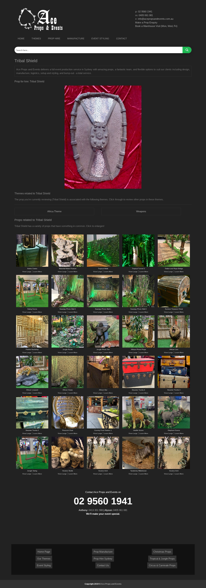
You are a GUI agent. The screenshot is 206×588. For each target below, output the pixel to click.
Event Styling (44, 565)
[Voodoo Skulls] (68, 468)
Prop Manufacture (103, 551)
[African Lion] (174, 347)
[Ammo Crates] (32, 266)
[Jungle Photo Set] (103, 347)
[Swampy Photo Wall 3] (68, 306)
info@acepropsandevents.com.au (155, 18)
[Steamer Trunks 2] (32, 428)
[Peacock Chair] (68, 428)
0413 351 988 (96, 510)
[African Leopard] (32, 387)
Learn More (37, 271)
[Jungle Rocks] (68, 347)
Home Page (43, 551)
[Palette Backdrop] (32, 347)
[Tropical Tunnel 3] (138, 266)
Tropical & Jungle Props (162, 558)
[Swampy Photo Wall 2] (138, 306)
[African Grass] (68, 387)
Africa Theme (54, 211)
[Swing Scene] (32, 306)
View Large (26, 271)
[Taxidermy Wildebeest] (138, 468)
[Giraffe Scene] (138, 428)
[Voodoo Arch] (103, 468)
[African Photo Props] (138, 347)
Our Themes (44, 558)
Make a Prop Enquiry (146, 22)
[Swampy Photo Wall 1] (103, 306)
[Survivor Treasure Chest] (174, 306)
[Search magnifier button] (187, 50)
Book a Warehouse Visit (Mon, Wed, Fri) (156, 26)
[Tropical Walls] (103, 266)
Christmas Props (162, 551)
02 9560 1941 (145, 11)
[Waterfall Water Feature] (68, 266)
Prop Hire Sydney (103, 558)
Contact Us (103, 565)
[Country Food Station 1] (103, 428)
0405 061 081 (146, 15)
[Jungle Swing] (32, 468)
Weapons (141, 211)
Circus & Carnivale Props (162, 565)
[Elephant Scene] (174, 428)
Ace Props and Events (111, 584)
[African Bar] (103, 387)
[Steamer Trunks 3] (174, 387)
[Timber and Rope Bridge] (174, 266)
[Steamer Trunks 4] (138, 387)
